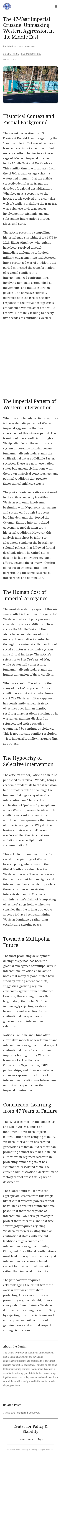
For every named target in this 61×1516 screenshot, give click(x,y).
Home (22, 1439)
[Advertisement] (30, 357)
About (31, 1439)
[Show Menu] (56, 6)
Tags (40, 1439)
